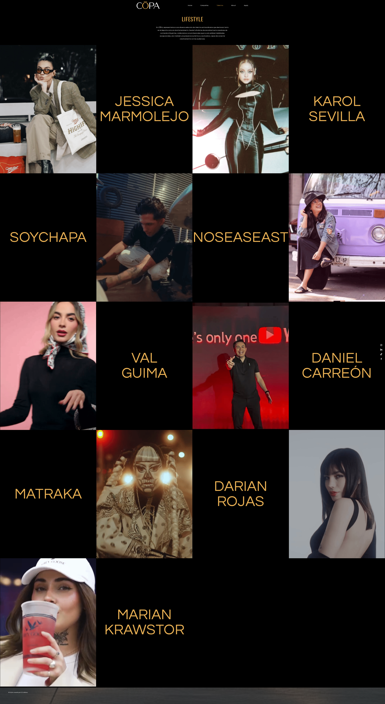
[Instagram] (381, 345)
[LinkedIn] (381, 349)
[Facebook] (381, 359)
